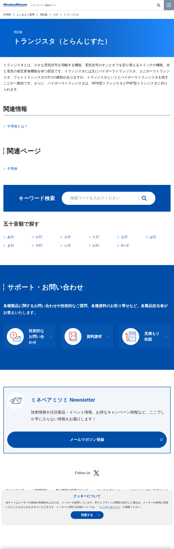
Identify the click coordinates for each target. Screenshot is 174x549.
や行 (39, 245)
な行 (124, 237)
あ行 (10, 237)
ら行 (67, 245)
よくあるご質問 (25, 14)
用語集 (44, 14)
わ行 (96, 245)
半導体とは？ (17, 126)
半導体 (12, 168)
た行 (55, 14)
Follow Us (82, 473)
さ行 (67, 237)
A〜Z (125, 245)
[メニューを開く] (169, 5)
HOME (7, 14)
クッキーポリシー (110, 507)
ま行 (10, 245)
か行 (39, 237)
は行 (152, 237)
